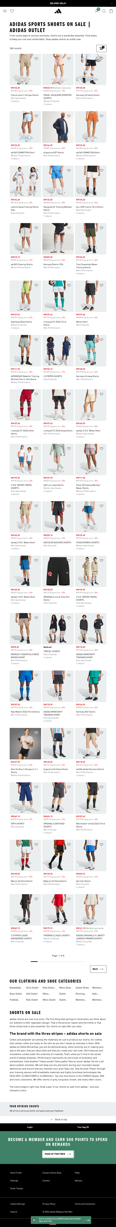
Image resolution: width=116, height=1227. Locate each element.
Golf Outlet (31, 994)
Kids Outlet (32, 1000)
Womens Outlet (96, 1000)
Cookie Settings (17, 1204)
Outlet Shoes (82, 988)
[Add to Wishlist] (36, 59)
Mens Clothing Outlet (47, 994)
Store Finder (16, 1173)
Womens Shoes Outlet (99, 988)
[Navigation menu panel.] (4, 11)
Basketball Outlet (15, 988)
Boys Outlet (16, 994)
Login (30, 1127)
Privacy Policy (48, 1204)
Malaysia (63, 1223)
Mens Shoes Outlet (65, 988)
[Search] (104, 11)
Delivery (78, 1181)
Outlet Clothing (63, 1000)
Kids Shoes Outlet (48, 988)
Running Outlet (80, 994)
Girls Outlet (32, 988)
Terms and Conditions (85, 1204)
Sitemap (14, 1181)
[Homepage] (58, 12)
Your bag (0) (83, 1127)
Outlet (62, 994)
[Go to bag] (111, 11)
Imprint (13, 1212)
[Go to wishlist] (12, 11)
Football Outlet (14, 1000)
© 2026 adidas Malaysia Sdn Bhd (57, 1212)
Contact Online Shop (51, 1173)
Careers (46, 1181)
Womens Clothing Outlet (80, 1000)
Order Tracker (16, 1189)
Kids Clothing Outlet (96, 994)
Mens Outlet (49, 1000)
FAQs (77, 1173)
